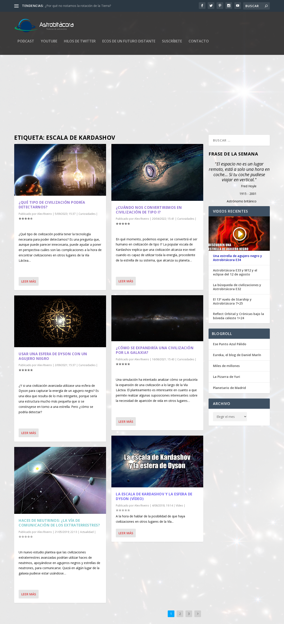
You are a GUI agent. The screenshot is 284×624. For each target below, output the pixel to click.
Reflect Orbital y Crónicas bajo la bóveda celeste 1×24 (238, 316)
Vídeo (179, 505)
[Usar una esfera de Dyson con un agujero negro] (60, 321)
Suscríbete (172, 41)
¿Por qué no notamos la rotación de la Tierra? (78, 6)
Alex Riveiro (44, 214)
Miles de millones (226, 366)
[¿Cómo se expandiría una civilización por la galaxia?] (157, 318)
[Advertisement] (142, 95)
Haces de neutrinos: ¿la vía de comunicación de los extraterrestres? (59, 523)
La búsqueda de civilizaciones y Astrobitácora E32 (237, 287)
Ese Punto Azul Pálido (229, 344)
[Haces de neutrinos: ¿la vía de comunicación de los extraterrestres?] (60, 480)
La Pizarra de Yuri (226, 377)
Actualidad (87, 532)
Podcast (26, 41)
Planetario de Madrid (229, 388)
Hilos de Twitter (80, 41)
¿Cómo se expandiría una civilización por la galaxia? (154, 350)
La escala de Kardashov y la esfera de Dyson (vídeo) (154, 496)
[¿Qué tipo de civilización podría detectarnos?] (60, 170)
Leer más (28, 281)
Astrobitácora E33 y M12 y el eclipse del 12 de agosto (235, 272)
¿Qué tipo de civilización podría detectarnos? (52, 204)
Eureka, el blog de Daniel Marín (237, 355)
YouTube (49, 41)
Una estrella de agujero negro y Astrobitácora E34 (237, 258)
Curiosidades (87, 214)
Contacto (199, 41)
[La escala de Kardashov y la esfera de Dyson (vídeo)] (157, 461)
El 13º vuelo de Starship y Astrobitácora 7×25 (232, 301)
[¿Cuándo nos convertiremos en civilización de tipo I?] (157, 172)
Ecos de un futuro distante (128, 41)
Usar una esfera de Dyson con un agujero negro (53, 356)
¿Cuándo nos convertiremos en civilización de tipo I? (149, 210)
